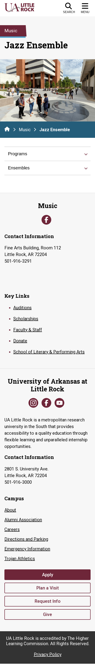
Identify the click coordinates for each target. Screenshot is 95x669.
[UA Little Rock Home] (7, 129)
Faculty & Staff (27, 329)
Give (47, 614)
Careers (12, 529)
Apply (47, 574)
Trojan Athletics (19, 558)
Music (25, 129)
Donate (20, 340)
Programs (17, 153)
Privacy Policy (47, 654)
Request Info (48, 601)
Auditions (22, 307)
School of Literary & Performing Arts (49, 351)
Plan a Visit (47, 588)
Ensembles (19, 167)
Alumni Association (23, 519)
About (10, 510)
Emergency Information (27, 548)
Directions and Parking (26, 539)
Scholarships (25, 318)
